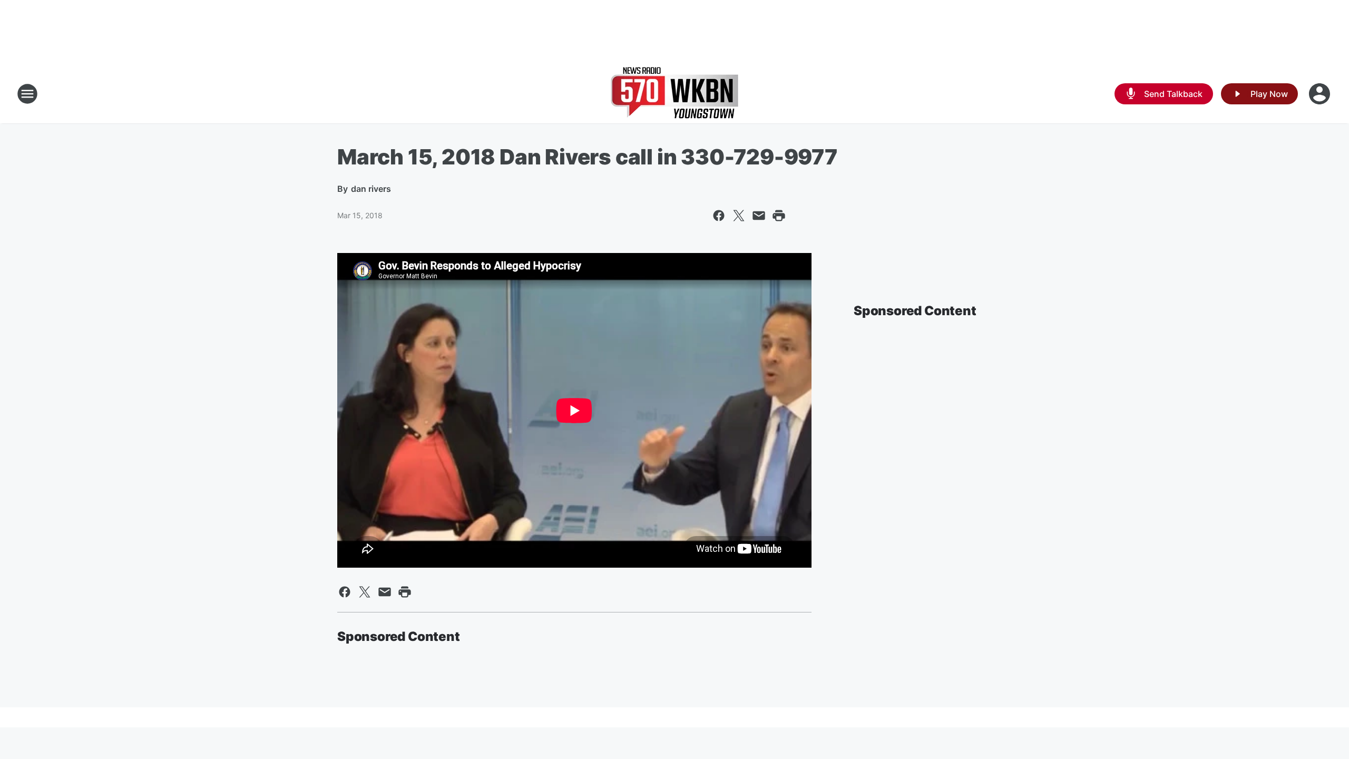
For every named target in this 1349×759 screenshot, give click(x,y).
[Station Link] (674, 93)
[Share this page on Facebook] (718, 215)
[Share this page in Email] (758, 215)
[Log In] (1320, 93)
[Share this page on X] (738, 215)
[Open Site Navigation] (27, 93)
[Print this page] (778, 215)
